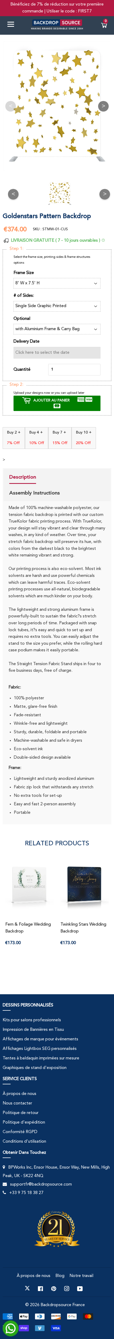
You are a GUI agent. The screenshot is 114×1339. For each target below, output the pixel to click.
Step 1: (16, 249)
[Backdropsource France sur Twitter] (27, 1288)
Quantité (22, 370)
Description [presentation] (22, 477)
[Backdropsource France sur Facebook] (40, 1288)
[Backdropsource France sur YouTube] (80, 1288)
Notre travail (81, 1276)
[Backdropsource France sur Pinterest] (53, 1288)
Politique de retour (20, 1113)
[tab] (34, 478)
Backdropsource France (63, 1305)
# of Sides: (24, 296)
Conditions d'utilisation (24, 1141)
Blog (59, 1276)
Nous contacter (17, 1103)
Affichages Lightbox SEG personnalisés (40, 1049)
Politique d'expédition (24, 1122)
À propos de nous (19, 1094)
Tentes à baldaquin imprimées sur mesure (41, 1058)
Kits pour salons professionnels (32, 1020)
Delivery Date (27, 341)
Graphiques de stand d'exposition (35, 1068)
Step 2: (16, 385)
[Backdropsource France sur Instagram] (66, 1288)
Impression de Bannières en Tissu (33, 1030)
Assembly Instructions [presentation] (34, 493)
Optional (22, 319)
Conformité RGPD (20, 1132)
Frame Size (24, 273)
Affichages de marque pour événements (40, 1039)
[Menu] (13, 25)
